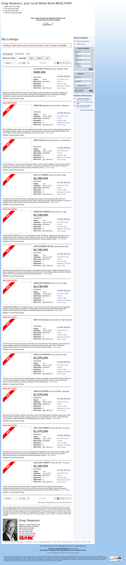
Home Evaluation (68, 541)
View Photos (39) (62, 222)
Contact (59, 81)
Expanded (22, 58)
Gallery (39, 58)
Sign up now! (79, 91)
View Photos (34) (62, 473)
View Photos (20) (62, 185)
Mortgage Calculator (64, 86)
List (47, 58)
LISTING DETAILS (64, 76)
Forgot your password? (82, 88)
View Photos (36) (62, 257)
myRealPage (74, 548)
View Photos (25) (62, 79)
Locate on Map (62, 84)
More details (51, 96)
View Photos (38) (62, 293)
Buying (7, 541)
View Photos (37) (62, 330)
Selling (13, 541)
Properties (20, 541)
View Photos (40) (62, 116)
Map (31, 58)
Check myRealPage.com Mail (56, 552)
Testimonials (28, 541)
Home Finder (57, 541)
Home (89, 541)
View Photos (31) (62, 438)
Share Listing (61, 88)
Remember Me (82, 85)
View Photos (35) (62, 402)
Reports (77, 541)
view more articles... (87, 110)
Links (36, 541)
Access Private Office (72, 552)
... (65, 63)
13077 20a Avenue (52, 320)
